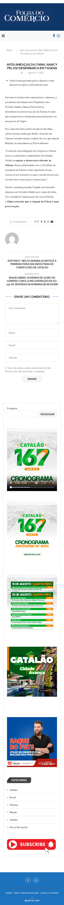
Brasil (13, 797)
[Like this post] (38, 221)
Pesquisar (12, 408)
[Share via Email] (52, 221)
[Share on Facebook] (41, 221)
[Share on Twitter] (45, 221)
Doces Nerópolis (19, 827)
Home (10, 50)
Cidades (14, 789)
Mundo (13, 812)
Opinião (14, 819)
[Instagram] (58, 36)
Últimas (14, 804)
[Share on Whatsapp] (48, 221)
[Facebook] (54, 36)
